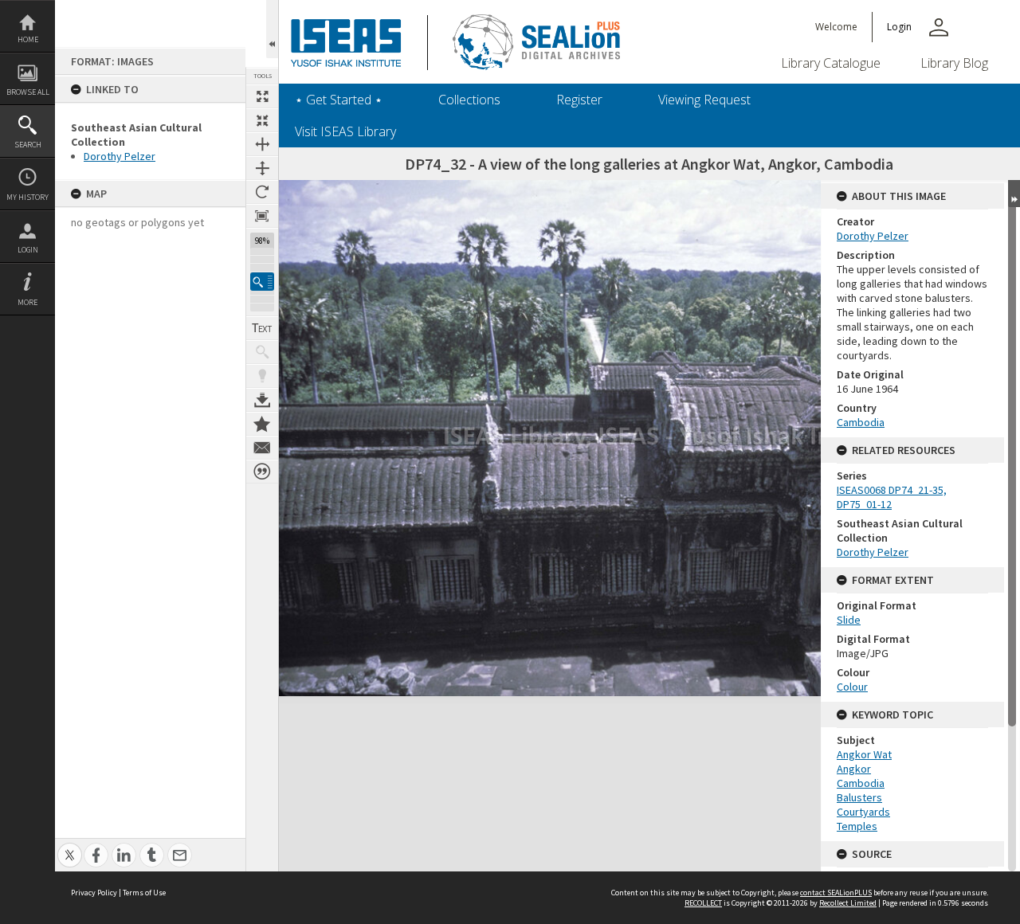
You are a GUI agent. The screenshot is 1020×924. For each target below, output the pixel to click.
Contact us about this (262, 448)
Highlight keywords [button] (262, 376)
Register (579, 100)
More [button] (27, 302)
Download (262, 400)
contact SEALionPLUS (836, 892)
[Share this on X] (69, 846)
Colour (852, 686)
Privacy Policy (94, 892)
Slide (849, 620)
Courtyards (863, 812)
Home (28, 39)
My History (27, 197)
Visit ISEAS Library (345, 131)
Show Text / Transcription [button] (262, 328)
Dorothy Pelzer (119, 156)
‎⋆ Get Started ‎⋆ (338, 100)
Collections (469, 100)
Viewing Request (704, 100)
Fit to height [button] (262, 168)
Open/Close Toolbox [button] (272, 29)
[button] (262, 281)
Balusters (859, 797)
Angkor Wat (864, 754)
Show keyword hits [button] (262, 352)
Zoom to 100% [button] (262, 216)
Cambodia (861, 422)
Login (28, 250)
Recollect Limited (848, 903)
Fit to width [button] (262, 144)
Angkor (854, 769)
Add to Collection (262, 424)
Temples (857, 826)
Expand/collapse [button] (1014, 193)
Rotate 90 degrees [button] (262, 192)
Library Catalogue (831, 63)
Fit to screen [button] (262, 120)
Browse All (27, 92)
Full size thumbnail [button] (262, 96)
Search (27, 144)
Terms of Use (144, 892)
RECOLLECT (703, 903)
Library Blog (954, 63)
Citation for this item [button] (262, 472)
